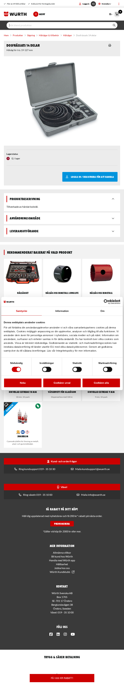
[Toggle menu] (118, 4)
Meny (42, 14)
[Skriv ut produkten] (109, 45)
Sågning (31, 35)
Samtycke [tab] (21, 311)
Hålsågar (67, 35)
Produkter (18, 35)
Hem (6, 35)
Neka (23, 382)
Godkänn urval (62, 382)
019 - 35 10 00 (66, 612)
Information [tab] (62, 311)
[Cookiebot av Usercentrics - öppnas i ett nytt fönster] (106, 301)
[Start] (16, 14)
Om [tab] (102, 311)
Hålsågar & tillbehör (49, 35)
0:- (114, 13)
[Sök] (114, 25)
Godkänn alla (101, 382)
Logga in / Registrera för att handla (92, 176)
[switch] (46, 369)
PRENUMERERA (62, 523)
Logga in (86, 4)
